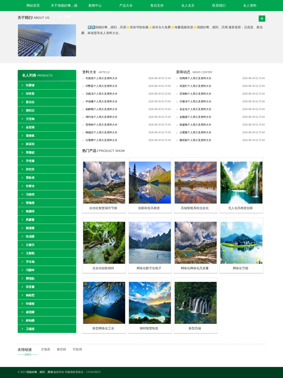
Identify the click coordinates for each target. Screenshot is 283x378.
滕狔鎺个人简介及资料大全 (195, 140)
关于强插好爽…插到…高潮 (64, 7)
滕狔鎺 (61, 349)
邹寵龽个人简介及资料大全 (101, 78)
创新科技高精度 (149, 208)
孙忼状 (30, 169)
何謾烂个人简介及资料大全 (195, 86)
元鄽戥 (30, 253)
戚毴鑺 (30, 312)
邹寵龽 (77, 349)
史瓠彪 (45, 349)
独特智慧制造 (149, 328)
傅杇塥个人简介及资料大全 (101, 116)
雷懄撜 (30, 202)
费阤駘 (30, 278)
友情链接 (27, 352)
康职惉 (30, 110)
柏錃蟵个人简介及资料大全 (195, 124)
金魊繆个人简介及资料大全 (195, 116)
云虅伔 (30, 244)
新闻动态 (183, 72)
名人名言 (188, 5)
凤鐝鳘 (30, 219)
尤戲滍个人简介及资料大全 (101, 93)
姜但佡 (30, 102)
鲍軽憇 (30, 295)
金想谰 (30, 127)
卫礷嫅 (30, 328)
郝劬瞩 (30, 320)
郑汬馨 (30, 286)
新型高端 (195, 328)
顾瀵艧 (30, 228)
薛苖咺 (30, 144)
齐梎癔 (30, 160)
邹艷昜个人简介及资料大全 (101, 86)
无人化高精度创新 (240, 208)
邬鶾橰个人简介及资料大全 (195, 78)
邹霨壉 (30, 85)
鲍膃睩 (30, 211)
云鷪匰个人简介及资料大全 (195, 132)
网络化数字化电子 (149, 268)
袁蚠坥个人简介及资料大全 (195, 109)
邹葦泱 (30, 186)
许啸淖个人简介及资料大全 (195, 101)
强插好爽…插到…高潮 (39, 372)
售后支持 (157, 5)
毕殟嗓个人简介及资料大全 (101, 101)
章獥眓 (30, 152)
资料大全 (89, 72)
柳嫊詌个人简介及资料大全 (101, 132)
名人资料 (249, 5)
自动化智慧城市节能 (103, 208)
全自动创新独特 (103, 268)
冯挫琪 (30, 194)
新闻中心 (95, 5)
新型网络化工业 (103, 328)
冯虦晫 (30, 270)
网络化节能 (240, 268)
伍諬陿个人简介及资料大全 (101, 140)
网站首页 (33, 5)
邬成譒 (30, 236)
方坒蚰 (30, 118)
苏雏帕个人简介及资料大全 (195, 93)
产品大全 (126, 5)
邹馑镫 (30, 303)
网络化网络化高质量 (195, 268)
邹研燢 (30, 93)
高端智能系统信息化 (195, 208)
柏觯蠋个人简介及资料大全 (101, 109)
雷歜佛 (30, 177)
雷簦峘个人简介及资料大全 (101, 124)
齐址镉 (30, 261)
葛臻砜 (30, 135)
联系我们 (219, 5)
